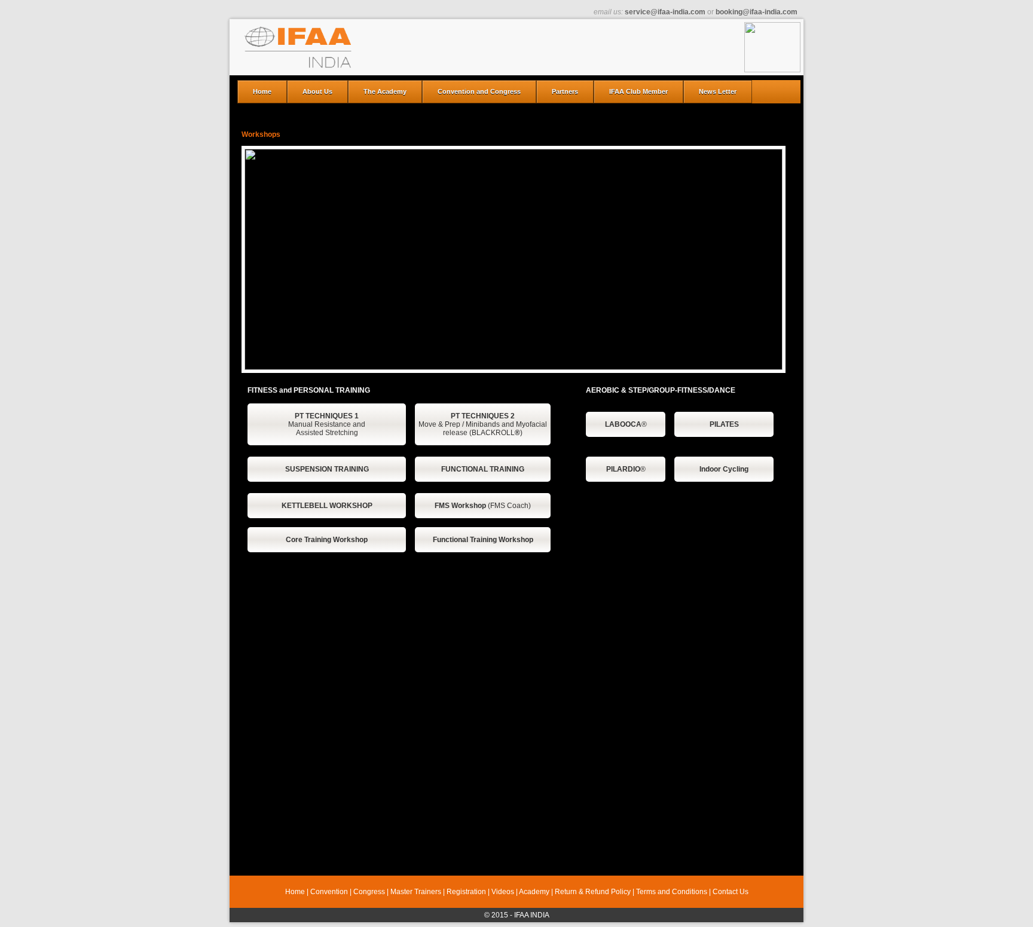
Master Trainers (415, 892)
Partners (565, 91)
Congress (369, 892)
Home (262, 91)
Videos (502, 892)
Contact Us (730, 892)
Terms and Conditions (671, 892)
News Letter (717, 91)
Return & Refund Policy (593, 892)
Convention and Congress (479, 91)
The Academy (385, 91)
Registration (466, 892)
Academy (534, 892)
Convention (329, 892)
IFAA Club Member (638, 91)
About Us (317, 91)
